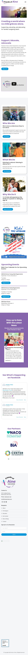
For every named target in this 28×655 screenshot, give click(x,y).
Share (25, 399)
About (4, 508)
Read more (8, 360)
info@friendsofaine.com (6, 499)
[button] (6, 347)
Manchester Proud (7, 390)
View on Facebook (19, 399)
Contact (4, 521)
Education (5, 513)
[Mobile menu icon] (25, 2)
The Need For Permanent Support (13, 348)
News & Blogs (6, 518)
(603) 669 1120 (8, 496)
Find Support (5, 510)
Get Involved (5, 516)
